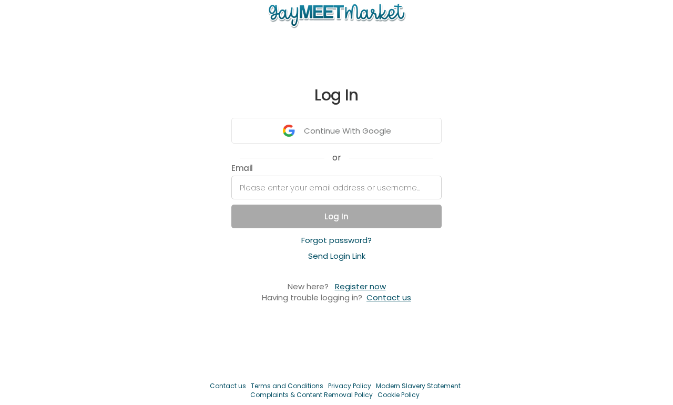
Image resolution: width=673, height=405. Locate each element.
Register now (360, 286)
